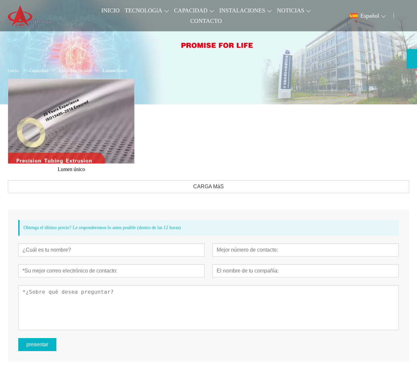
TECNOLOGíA (143, 10)
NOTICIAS (290, 10)
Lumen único (71, 169)
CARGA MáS (208, 186)
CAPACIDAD (191, 10)
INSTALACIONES (242, 10)
